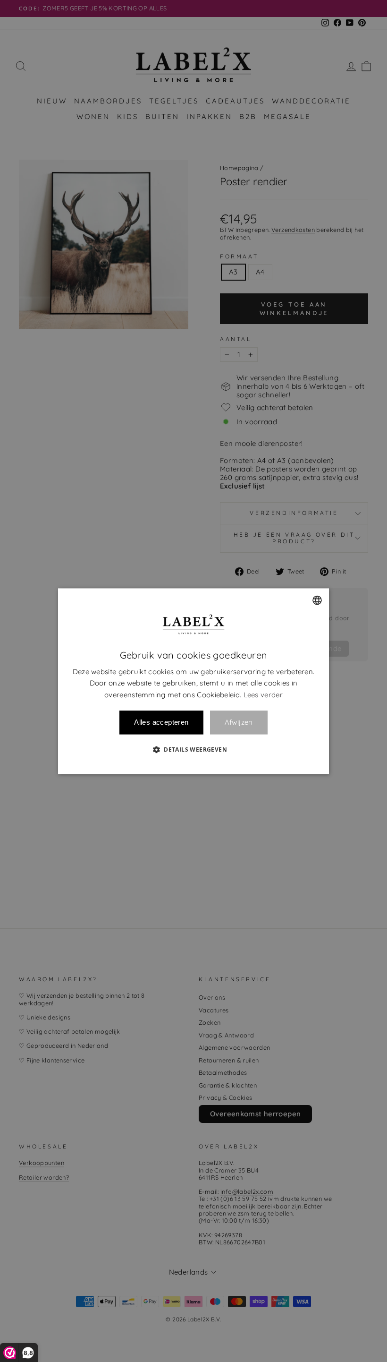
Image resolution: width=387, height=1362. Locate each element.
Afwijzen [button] (239, 722)
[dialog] (193, 681)
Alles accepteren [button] (161, 722)
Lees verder (263, 694)
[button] (193, 749)
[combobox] (317, 600)
